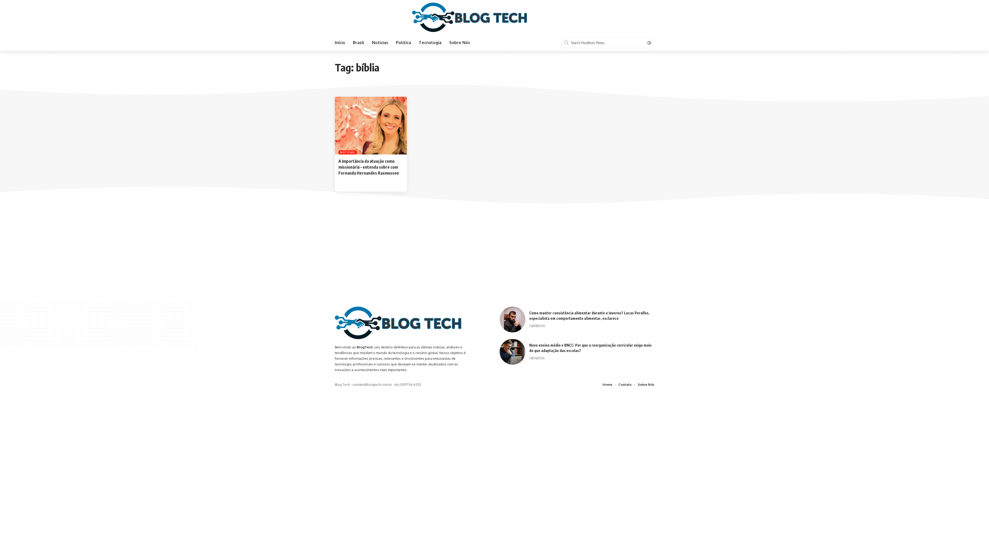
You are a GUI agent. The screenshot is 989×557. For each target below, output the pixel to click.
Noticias (347, 152)
